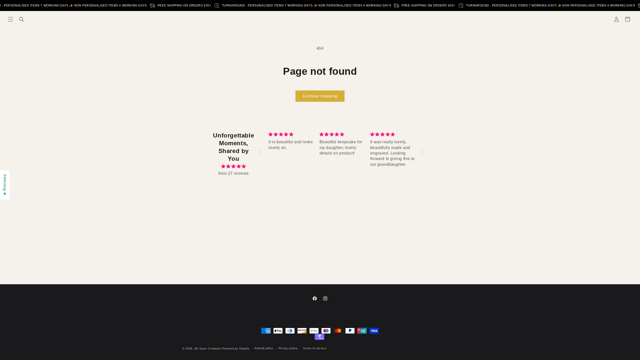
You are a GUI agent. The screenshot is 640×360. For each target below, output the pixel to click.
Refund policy (263, 348)
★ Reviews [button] (4, 184)
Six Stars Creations (208, 348)
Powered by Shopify (236, 348)
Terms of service (314, 348)
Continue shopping (320, 96)
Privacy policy (288, 348)
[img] (233, 166)
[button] (10, 19)
